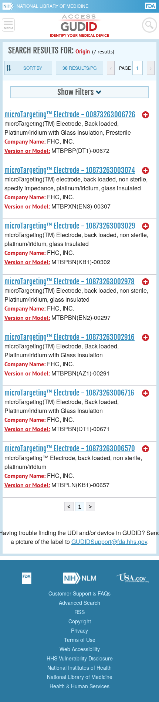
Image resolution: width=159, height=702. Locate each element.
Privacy (79, 630)
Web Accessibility (80, 649)
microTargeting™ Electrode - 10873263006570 (69, 448)
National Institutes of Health (79, 667)
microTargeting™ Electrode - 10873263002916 (69, 337)
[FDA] (151, 5)
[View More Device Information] (145, 115)
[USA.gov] (132, 581)
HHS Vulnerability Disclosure (80, 658)
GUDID (79, 25)
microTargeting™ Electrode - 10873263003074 (69, 170)
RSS (79, 612)
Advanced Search (79, 602)
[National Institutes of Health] (9, 6)
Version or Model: (27, 151)
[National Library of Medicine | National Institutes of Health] (79, 581)
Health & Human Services (79, 686)
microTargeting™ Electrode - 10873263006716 (69, 392)
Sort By (32, 68)
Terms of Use (79, 639)
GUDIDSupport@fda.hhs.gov (109, 541)
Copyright (79, 621)
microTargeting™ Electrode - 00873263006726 (69, 114)
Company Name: (24, 141)
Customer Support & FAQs (79, 593)
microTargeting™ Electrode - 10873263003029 (69, 226)
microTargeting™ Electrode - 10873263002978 (69, 281)
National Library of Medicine (52, 6)
